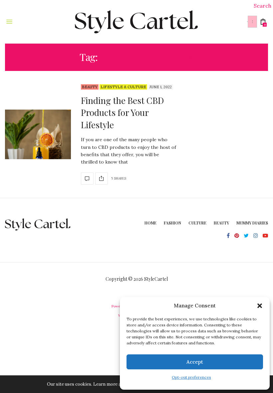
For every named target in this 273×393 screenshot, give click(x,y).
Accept (194, 362)
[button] (259, 305)
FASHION (172, 222)
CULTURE (197, 222)
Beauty (90, 87)
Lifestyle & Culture (123, 87)
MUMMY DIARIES (252, 222)
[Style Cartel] (136, 21)
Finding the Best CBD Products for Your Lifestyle (122, 113)
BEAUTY (221, 222)
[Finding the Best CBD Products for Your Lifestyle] (38, 135)
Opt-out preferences (191, 377)
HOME (150, 222)
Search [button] (262, 5)
